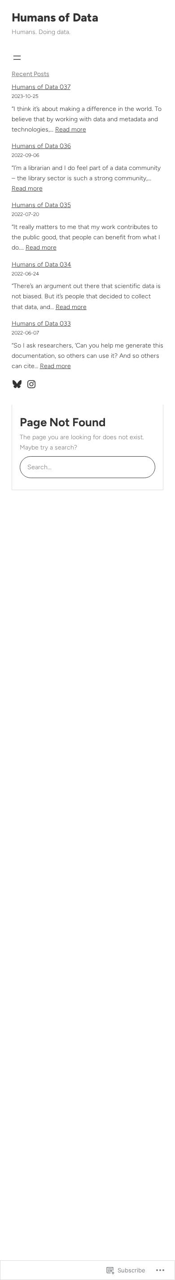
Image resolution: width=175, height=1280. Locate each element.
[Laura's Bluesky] (17, 384)
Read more (70, 129)
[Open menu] (17, 57)
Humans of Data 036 (41, 146)
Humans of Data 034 (41, 264)
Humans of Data (55, 17)
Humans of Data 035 (41, 205)
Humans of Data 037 (41, 87)
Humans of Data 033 (41, 323)
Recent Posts (30, 74)
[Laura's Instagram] (31, 384)
